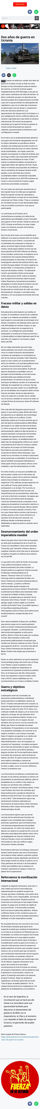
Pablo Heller (11, 68)
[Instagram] (9, 75)
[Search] (37, 18)
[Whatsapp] (36, 12)
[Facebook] (30, 12)
